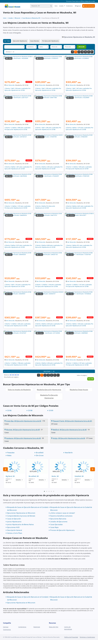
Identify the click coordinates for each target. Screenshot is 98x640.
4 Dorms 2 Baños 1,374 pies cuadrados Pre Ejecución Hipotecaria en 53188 (79, 128)
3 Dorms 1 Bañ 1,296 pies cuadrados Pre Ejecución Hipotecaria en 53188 (48, 128)
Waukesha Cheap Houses (79, 390)
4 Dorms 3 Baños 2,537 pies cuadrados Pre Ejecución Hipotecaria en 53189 (18, 246)
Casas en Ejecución (14, 519)
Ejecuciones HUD (13, 527)
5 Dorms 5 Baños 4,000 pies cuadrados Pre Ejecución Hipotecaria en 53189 (48, 246)
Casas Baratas (34, 41)
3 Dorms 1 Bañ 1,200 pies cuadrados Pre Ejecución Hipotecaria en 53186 (48, 89)
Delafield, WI (79, 476)
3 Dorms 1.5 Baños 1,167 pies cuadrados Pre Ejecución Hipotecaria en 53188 (79, 285)
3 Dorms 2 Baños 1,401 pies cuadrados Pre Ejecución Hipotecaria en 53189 (18, 168)
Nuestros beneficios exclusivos (61, 516)
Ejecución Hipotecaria (20, 41)
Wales (9, 455)
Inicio (56, 6)
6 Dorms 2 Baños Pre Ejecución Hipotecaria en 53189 (45, 207)
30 (13, 375)
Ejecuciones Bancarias (58, 519)
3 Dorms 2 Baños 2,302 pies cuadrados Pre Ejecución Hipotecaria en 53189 (48, 168)
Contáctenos (69, 6)
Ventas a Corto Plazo (14, 533)
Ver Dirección (10, 85)
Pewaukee (10, 453)
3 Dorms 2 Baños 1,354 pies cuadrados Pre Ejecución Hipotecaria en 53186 (79, 325)
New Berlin (69, 453)
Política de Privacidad (71, 637)
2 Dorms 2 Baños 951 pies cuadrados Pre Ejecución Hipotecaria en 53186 (79, 246)
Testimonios (7, 630)
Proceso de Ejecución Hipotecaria (62, 530)
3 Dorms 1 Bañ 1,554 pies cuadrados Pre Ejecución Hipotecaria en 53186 (17, 89)
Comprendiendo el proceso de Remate (21, 516)
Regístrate (36, 627)
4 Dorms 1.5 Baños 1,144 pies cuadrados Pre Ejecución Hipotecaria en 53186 (48, 285)
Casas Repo (54, 527)
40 (15, 375)
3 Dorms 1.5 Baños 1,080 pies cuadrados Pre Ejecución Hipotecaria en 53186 (18, 128)
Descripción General (14, 530)
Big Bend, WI (10, 476)
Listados (61, 6)
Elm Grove (39, 455)
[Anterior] (72, 51)
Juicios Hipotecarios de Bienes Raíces (20, 524)
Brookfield (39, 453)
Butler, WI (55, 476)
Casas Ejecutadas (56, 524)
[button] (44, 491)
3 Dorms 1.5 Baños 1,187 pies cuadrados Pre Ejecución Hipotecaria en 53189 (18, 207)
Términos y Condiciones (87, 637)
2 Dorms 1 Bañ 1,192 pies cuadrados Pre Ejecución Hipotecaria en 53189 (17, 285)
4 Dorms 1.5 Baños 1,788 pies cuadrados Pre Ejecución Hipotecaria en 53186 (18, 364)
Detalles (18, 480)
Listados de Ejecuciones (58, 522)
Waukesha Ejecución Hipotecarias (49, 390)
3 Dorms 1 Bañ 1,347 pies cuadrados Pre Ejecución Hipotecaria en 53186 (79, 89)
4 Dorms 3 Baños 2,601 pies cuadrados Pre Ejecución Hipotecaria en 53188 (79, 207)
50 (18, 375)
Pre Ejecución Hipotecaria (50, 41)
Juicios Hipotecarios (14, 522)
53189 (51, 410)
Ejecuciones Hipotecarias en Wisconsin (21, 513)
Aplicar (81, 47)
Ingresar (78, 6)
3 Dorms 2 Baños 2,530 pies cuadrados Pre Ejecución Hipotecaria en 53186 (48, 325)
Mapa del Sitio (53, 627)
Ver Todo (7, 41)
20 (10, 375)
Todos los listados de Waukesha (19, 390)
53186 (9, 410)
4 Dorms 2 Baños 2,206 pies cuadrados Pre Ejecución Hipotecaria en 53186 (48, 364)
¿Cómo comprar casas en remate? (62, 513)
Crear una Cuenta (89, 6)
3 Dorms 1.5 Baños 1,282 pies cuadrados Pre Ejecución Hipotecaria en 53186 (18, 325)
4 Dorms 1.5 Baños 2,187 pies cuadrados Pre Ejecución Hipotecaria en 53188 (79, 364)
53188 (30, 410)
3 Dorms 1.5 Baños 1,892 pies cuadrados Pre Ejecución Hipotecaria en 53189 (79, 168)
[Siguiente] (92, 51)
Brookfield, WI (34, 476)
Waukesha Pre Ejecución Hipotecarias (49, 396)
